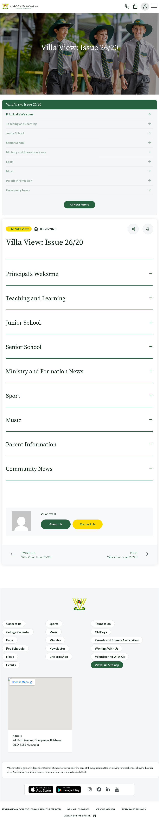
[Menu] (154, 6)
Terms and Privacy (134, 809)
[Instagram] (89, 789)
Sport (10, 161)
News (10, 656)
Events (11, 665)
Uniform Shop (58, 656)
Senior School (15, 142)
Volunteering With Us (110, 656)
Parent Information (19, 180)
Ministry (55, 640)
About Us (55, 524)
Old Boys (101, 632)
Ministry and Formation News (26, 152)
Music (10, 171)
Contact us (13, 623)
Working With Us (106, 648)
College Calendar (17, 632)
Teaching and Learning (21, 123)
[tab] (79, 274)
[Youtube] (117, 789)
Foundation (103, 623)
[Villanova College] (20, 8)
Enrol (9, 640)
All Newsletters (79, 204)
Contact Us (87, 524)
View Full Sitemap (107, 665)
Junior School (15, 133)
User (143, 7)
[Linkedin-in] (108, 789)
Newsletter (57, 648)
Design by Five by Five (77, 815)
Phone (125, 7)
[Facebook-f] (99, 789)
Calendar (133, 7)
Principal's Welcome (20, 114)
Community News (18, 190)
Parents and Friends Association (117, 640)
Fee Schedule (15, 648)
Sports (53, 623)
